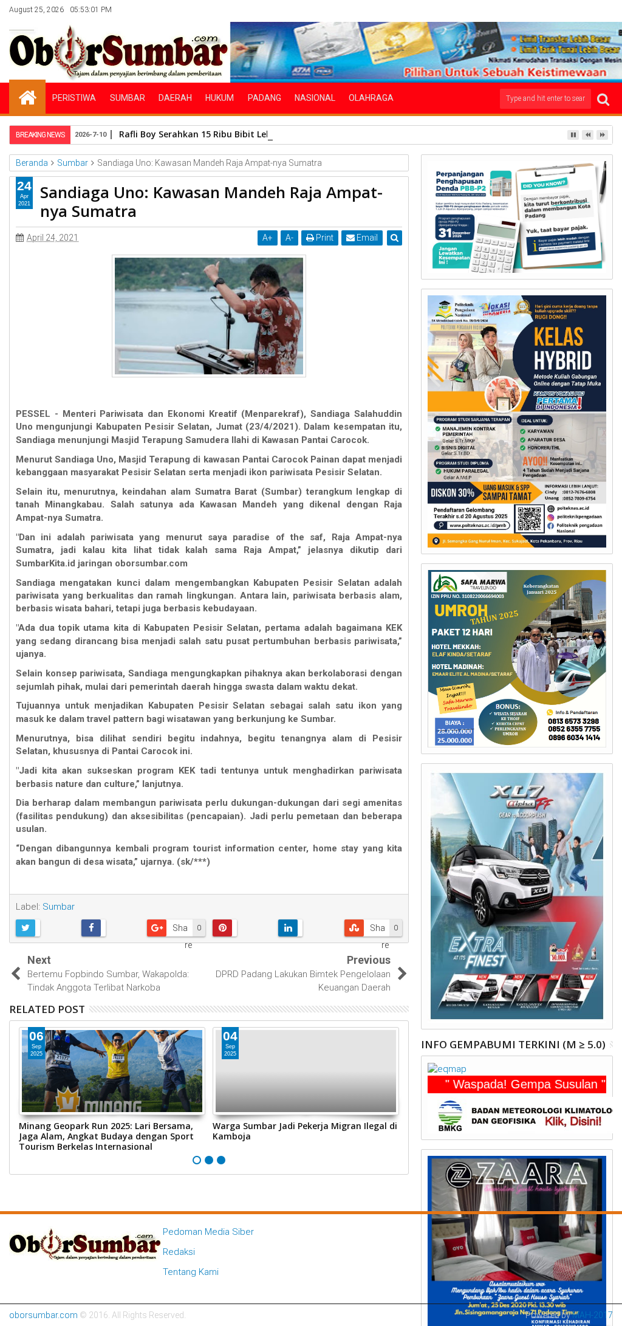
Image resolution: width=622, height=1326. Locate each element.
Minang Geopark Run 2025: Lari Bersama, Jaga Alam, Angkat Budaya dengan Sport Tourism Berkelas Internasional (106, 1136)
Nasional (315, 98)
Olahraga (371, 98)
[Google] (585, 9)
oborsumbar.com (43, 1315)
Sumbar (127, 98)
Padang (264, 98)
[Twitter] (547, 9)
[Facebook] (529, 9)
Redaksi (179, 1251)
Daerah (175, 98)
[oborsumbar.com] (27, 97)
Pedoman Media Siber (208, 1231)
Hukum (219, 98)
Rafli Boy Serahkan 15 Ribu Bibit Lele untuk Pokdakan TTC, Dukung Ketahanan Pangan (303, 134)
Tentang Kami (191, 1271)
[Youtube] (604, 9)
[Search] (603, 99)
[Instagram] (566, 9)
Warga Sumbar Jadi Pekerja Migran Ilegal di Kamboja (305, 1131)
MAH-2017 (592, 1315)
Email (366, 237)
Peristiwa (74, 98)
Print (323, 237)
